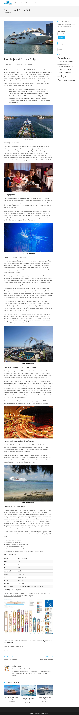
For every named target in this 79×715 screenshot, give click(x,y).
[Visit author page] (7, 668)
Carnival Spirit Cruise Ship (45, 698)
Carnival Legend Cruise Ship (11, 698)
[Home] (4, 12)
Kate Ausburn (30, 363)
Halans (31, 139)
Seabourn (71, 80)
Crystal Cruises (66, 64)
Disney (65, 67)
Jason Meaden (31, 253)
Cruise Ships (9, 12)
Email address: (61, 31)
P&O (7, 650)
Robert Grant (9, 64)
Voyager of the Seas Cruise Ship (28, 699)
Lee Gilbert (20, 646)
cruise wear (59, 64)
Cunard (60, 66)
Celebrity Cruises (67, 62)
